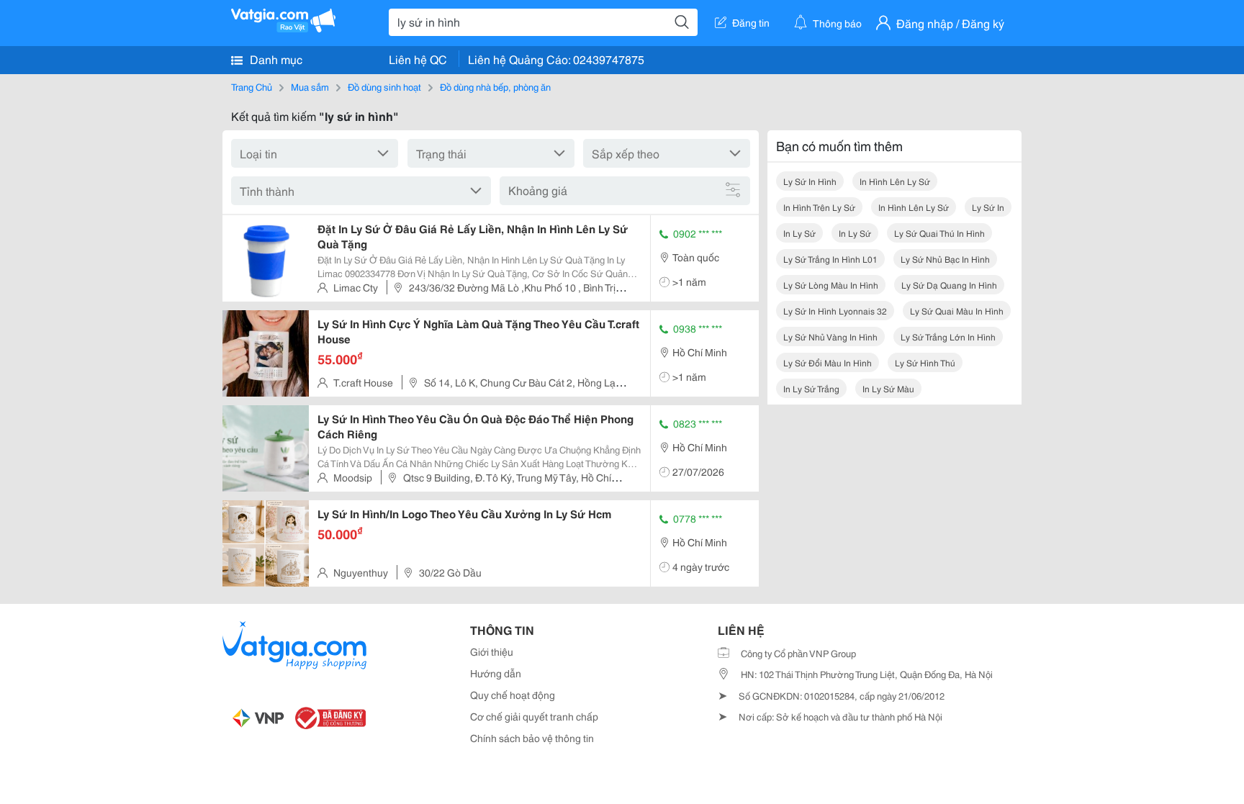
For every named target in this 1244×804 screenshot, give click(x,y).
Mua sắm (310, 86)
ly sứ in (988, 207)
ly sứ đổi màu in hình (827, 362)
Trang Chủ (251, 86)
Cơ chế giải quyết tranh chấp (534, 716)
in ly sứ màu (888, 388)
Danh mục (274, 58)
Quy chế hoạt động (512, 694)
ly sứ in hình (810, 181)
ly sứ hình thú (925, 362)
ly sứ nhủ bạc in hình (945, 259)
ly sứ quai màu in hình (957, 310)
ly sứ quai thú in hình (939, 233)
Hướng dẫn (495, 673)
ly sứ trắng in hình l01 (830, 259)
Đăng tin (751, 22)
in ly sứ (799, 233)
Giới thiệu (491, 651)
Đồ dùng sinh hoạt (384, 86)
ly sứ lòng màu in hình (830, 285)
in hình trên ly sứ (819, 207)
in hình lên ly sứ (895, 181)
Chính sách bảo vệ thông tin (532, 738)
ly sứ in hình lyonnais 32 (835, 310)
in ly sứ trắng (811, 388)
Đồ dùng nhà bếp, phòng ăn (495, 86)
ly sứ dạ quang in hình (949, 285)
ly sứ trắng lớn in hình (948, 336)
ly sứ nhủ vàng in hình (830, 336)
